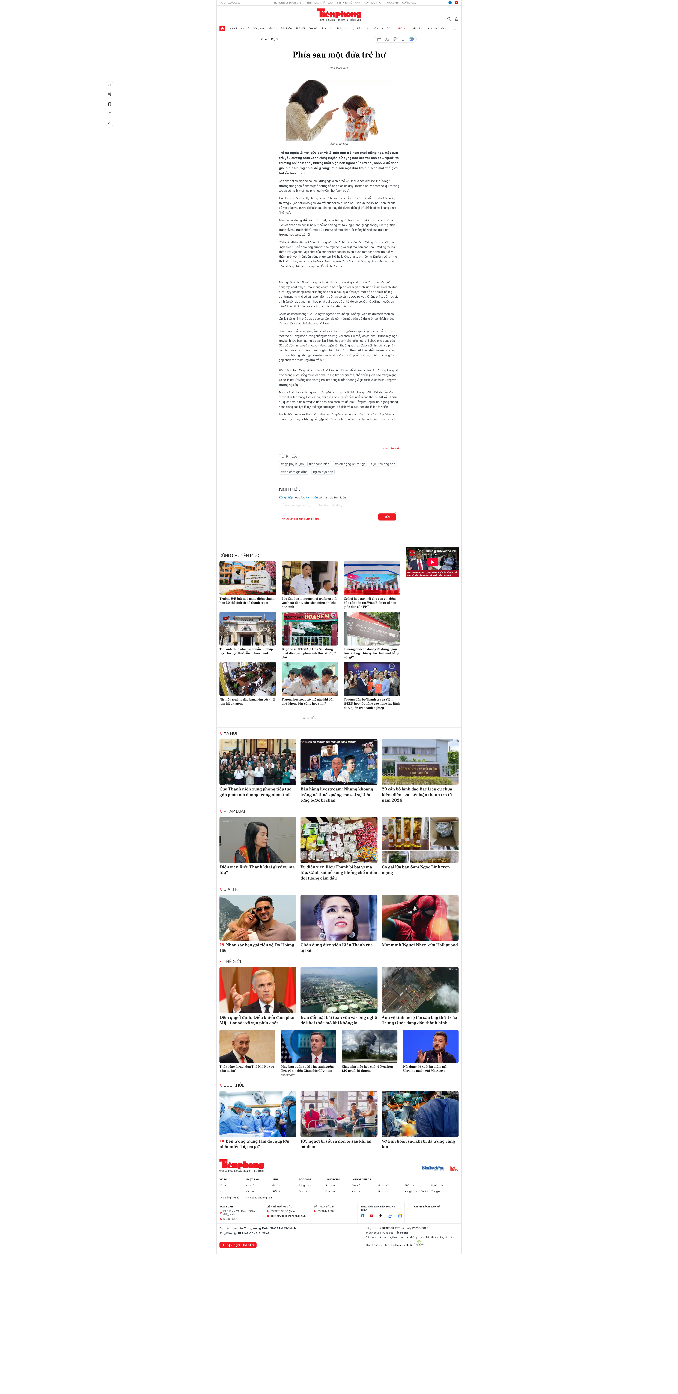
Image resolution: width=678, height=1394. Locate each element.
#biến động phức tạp (350, 464)
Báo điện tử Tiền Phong (339, 14)
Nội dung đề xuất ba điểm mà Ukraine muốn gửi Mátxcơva (425, 1068)
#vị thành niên (319, 464)
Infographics (361, 1179)
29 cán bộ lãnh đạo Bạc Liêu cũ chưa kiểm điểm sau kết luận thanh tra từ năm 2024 (417, 794)
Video (444, 28)
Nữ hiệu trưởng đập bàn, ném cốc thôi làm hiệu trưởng (247, 701)
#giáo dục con (323, 472)
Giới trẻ (313, 28)
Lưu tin (109, 104)
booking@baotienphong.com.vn (288, 1215)
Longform (332, 1179)
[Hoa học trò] (454, 1169)
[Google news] (401, 1216)
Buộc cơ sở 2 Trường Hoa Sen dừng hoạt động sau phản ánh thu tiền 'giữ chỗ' (308, 653)
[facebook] (450, 3)
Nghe (109, 84)
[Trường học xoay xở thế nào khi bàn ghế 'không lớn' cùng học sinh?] (310, 679)
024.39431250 (231, 1218)
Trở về (109, 123)
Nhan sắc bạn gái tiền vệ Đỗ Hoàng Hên (256, 947)
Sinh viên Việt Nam (348, 2)
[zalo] (391, 1216)
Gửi (387, 517)
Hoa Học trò (372, 2)
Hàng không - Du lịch (417, 1191)
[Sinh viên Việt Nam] (433, 1169)
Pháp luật (327, 28)
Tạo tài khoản (309, 497)
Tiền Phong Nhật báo (319, 2)
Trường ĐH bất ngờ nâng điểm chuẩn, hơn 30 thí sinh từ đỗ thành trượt (247, 600)
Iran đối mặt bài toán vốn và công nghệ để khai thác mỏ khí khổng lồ (339, 1020)
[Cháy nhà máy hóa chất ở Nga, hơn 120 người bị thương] (369, 1046)
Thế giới (300, 28)
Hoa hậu (432, 28)
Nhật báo (252, 1179)
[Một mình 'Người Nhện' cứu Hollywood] (420, 918)
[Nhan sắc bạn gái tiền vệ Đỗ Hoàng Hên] (257, 918)
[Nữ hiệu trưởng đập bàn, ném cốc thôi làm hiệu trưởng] (247, 679)
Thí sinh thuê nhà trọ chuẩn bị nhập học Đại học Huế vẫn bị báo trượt (246, 651)
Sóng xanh (259, 28)
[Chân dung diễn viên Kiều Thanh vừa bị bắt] (339, 918)
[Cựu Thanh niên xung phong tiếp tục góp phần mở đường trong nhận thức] (257, 762)
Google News (411, 39)
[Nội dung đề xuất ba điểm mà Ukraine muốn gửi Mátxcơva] (431, 1046)
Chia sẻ (109, 94)
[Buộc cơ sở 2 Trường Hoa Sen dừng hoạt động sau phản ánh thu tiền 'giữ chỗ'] (310, 629)
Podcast (305, 1179)
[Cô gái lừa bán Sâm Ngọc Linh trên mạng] (420, 840)
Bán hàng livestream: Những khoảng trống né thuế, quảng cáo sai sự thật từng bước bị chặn (337, 794)
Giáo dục (403, 28)
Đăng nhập (286, 497)
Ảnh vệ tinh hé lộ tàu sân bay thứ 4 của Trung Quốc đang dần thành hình (419, 1020)
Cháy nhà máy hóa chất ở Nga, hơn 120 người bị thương (367, 1068)
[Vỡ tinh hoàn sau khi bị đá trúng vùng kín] (420, 1114)
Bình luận (109, 113)
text (387, 39)
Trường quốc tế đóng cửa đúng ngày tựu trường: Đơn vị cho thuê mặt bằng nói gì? (371, 653)
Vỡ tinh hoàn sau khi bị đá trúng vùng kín (418, 1143)
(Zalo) (292, 1211)
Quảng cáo (409, 2)
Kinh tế (245, 28)
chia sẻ (379, 39)
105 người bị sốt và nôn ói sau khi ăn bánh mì (336, 1143)
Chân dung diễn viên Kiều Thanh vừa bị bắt (337, 947)
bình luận (403, 39)
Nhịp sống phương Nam (259, 1197)
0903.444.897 (325, 1211)
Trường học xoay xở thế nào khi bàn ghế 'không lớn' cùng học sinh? (308, 701)
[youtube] (456, 3)
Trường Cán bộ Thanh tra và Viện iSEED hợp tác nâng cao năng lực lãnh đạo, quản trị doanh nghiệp (372, 703)
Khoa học (418, 28)
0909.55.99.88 (279, 1211)
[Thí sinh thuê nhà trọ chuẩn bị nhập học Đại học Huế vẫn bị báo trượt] (247, 629)
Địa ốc (273, 28)
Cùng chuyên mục (239, 555)
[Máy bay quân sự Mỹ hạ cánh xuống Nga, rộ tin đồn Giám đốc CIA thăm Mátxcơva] (308, 1046)
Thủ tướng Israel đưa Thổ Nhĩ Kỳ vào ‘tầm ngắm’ (246, 1068)
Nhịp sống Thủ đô (229, 1197)
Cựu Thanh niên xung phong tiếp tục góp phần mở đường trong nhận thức (255, 791)
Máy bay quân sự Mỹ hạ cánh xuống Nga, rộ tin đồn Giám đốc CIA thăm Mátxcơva (308, 1070)
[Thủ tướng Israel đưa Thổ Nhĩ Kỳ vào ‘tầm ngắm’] (247, 1046)
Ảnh (275, 1179)
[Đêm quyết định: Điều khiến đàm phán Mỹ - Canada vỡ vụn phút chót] (257, 990)
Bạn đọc (383, 1191)
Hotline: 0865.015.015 (287, 2)
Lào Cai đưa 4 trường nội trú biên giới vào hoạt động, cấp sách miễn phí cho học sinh (309, 602)
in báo (395, 39)
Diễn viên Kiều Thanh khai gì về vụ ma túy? (257, 869)
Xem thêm (456, 28)
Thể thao (342, 28)
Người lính (356, 28)
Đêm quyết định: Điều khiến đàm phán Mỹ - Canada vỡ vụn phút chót (257, 1020)
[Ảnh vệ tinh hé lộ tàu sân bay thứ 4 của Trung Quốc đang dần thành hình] (420, 990)
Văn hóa (378, 28)
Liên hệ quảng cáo (279, 1206)
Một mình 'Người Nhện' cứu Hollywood (420, 945)
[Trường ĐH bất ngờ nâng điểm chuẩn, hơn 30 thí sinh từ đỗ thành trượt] (247, 578)
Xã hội (233, 28)
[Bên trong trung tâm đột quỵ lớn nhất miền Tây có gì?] (257, 1114)
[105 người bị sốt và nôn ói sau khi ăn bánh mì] (339, 1114)
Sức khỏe (286, 28)
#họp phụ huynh (292, 464)
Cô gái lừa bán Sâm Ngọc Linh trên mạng (416, 869)
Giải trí (390, 28)
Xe (368, 28)
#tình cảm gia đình (294, 472)
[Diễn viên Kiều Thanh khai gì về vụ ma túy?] (257, 840)
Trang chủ (222, 28)
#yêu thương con (382, 464)
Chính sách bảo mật (428, 1206)
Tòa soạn (391, 2)
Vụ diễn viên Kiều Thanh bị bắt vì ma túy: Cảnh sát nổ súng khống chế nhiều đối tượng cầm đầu (339, 872)
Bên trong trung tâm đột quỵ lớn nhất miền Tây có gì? (254, 1143)
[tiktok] (382, 1216)
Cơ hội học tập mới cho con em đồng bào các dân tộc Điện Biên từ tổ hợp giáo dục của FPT (370, 602)
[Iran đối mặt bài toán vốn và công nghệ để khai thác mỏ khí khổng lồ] (339, 990)
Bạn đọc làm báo (240, 1245)
